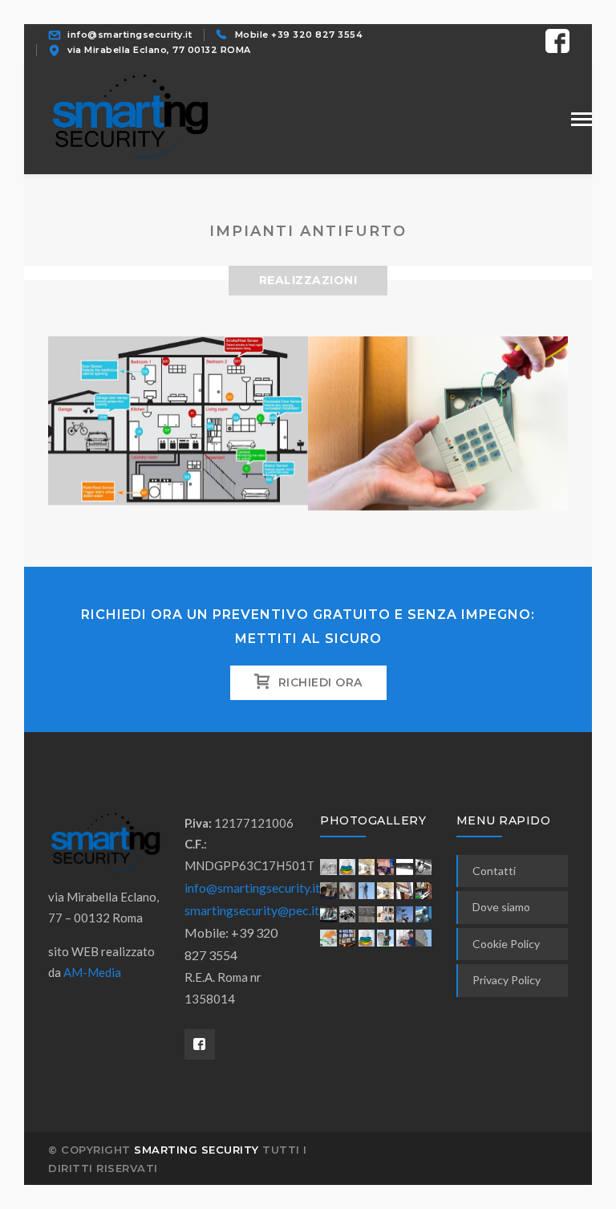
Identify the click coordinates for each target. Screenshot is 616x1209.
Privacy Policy (506, 980)
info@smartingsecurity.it (252, 887)
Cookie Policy (506, 944)
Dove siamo (501, 907)
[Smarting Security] (128, 116)
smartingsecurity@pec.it (251, 910)
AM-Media (92, 972)
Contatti (494, 870)
